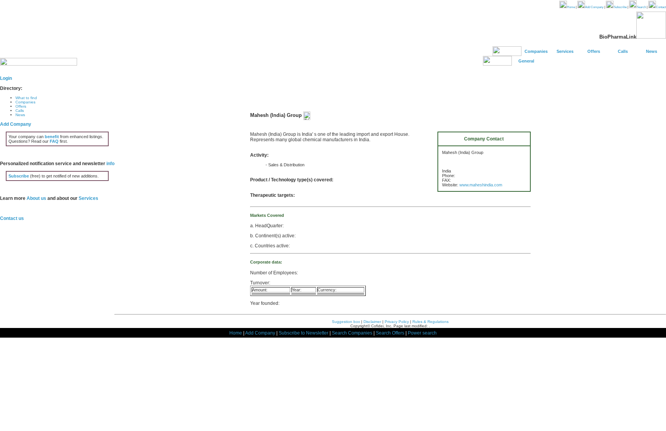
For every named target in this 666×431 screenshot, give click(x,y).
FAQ (54, 141)
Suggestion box (346, 321)
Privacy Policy (397, 321)
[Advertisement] (390, 89)
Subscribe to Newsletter (303, 333)
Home (571, 7)
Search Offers (390, 333)
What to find (26, 98)
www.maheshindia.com (480, 185)
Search (641, 7)
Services (565, 51)
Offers (593, 51)
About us (36, 198)
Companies (536, 51)
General (526, 61)
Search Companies (352, 333)
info (110, 163)
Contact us (12, 218)
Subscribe (620, 7)
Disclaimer (372, 321)
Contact (661, 7)
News (651, 51)
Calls (623, 51)
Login (6, 78)
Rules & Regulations (430, 321)
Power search (422, 333)
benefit (52, 136)
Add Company (594, 7)
